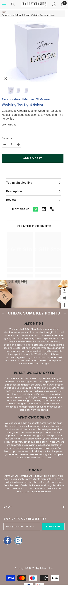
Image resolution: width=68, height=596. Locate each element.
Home (4, 12)
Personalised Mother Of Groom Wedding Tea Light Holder (28, 15)
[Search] (13, 4)
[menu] (4, 4)
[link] (20, 270)
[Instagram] (18, 540)
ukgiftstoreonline (44, 568)
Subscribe (53, 526)
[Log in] (54, 4)
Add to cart (32, 158)
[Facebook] (7, 540)
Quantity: (7, 138)
